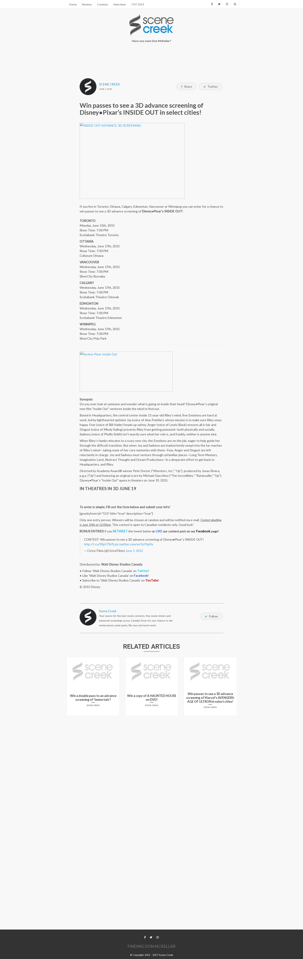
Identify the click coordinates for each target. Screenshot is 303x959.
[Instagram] (227, 4)
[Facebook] (211, 4)
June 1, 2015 (134, 551)
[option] (93, 688)
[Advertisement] (151, 58)
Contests (102, 4)
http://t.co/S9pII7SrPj (99, 544)
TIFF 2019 (137, 4)
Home (73, 4)
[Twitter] (219, 4)
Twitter (212, 86)
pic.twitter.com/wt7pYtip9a (134, 544)
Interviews (119, 4)
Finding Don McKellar (151, 946)
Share (188, 86)
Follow (213, 616)
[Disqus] (151, 762)
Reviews (87, 4)
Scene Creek (109, 84)
